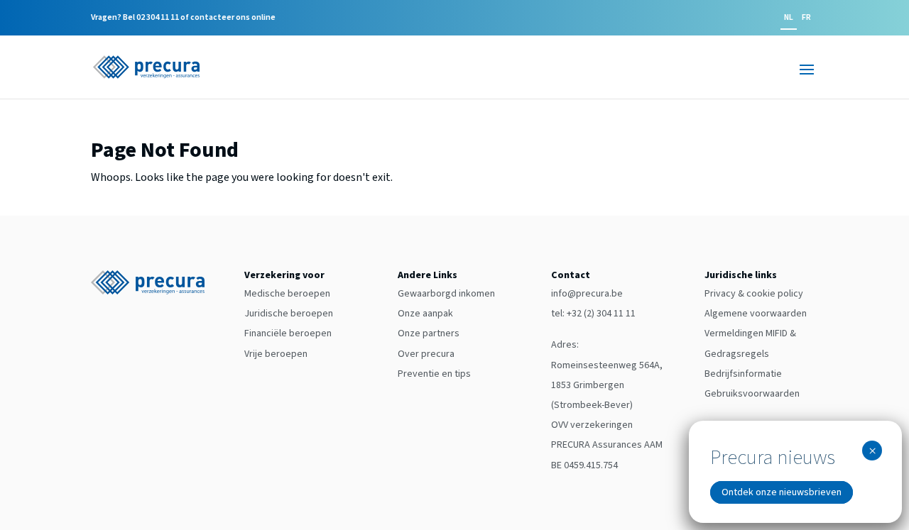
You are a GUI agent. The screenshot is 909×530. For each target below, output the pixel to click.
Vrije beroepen (275, 354)
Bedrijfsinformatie (743, 374)
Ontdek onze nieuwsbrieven (782, 492)
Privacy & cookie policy (753, 294)
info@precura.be (587, 294)
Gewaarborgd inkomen (446, 294)
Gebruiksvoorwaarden (752, 394)
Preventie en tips (434, 374)
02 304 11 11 (157, 17)
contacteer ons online (233, 17)
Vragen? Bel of (183, 18)
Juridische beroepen (288, 314)
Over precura (426, 354)
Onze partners (428, 333)
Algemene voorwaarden (755, 314)
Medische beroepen (287, 294)
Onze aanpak (425, 314)
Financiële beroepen (288, 333)
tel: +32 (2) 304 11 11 (593, 314)
